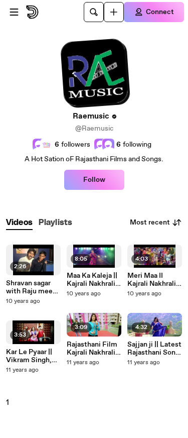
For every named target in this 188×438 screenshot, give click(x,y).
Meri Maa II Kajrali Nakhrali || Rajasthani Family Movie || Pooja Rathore (154, 280)
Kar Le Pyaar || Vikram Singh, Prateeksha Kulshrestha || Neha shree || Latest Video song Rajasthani (31, 356)
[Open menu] (14, 12)
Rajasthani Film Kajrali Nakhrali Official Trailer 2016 (92, 349)
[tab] (19, 222)
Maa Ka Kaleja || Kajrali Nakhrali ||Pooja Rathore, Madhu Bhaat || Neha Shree (92, 280)
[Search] (94, 12)
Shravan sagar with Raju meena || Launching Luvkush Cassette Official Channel (33, 287)
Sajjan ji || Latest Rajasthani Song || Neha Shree (154, 349)
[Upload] (114, 12)
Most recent (150, 222)
